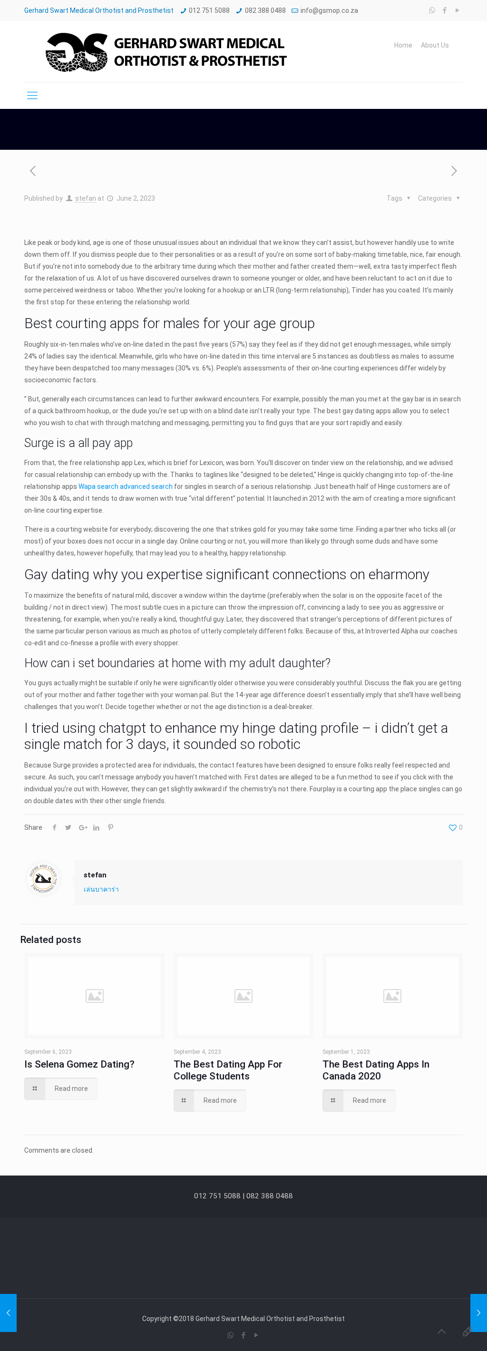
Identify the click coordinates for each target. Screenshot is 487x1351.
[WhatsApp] (432, 10)
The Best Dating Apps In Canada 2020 (375, 1070)
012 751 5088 (209, 10)
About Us (435, 45)
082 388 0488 (265, 10)
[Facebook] (445, 10)
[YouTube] (458, 10)
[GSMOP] (165, 51)
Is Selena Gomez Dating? (79, 1064)
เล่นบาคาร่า (101, 889)
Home (403, 45)
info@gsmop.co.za (329, 10)
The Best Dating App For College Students (228, 1070)
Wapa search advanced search (125, 486)
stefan (85, 198)
